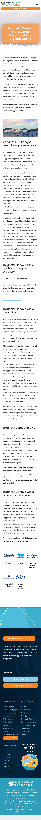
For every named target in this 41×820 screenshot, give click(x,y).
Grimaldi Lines (9, 585)
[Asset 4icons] (10, 3)
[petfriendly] (29, 755)
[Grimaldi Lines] (9, 576)
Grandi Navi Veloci (20, 586)
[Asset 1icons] (20, 782)
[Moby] (20, 555)
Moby (20, 563)
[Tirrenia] (9, 555)
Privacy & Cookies (27, 809)
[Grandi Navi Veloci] (20, 576)
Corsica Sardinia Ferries (32, 565)
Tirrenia (8, 563)
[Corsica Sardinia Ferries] (32, 555)
